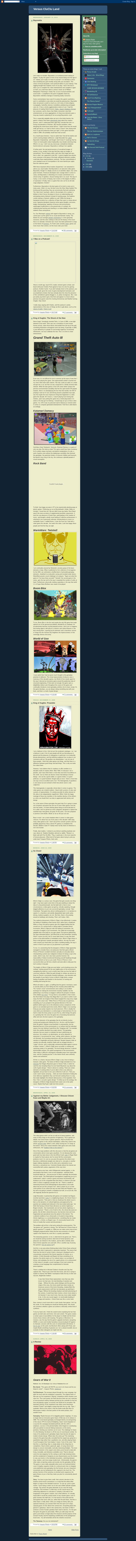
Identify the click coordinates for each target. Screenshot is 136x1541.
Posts (88, 56)
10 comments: (68, 842)
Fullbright (90, 111)
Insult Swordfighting (94, 98)
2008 (87, 167)
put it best (45, 995)
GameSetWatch (92, 114)
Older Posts (75, 1530)
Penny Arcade (91, 72)
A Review (37, 1342)
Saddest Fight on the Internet (53, 1147)
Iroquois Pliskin (90, 39)
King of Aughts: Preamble (44, 703)
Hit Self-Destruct (92, 95)
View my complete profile (93, 46)
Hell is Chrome (92, 137)
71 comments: (68, 694)
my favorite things (93, 141)
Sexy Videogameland (94, 107)
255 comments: (68, 230)
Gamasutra (90, 78)
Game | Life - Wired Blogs (95, 75)
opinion (48, 213)
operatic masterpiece (54, 217)
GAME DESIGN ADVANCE (95, 88)
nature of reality (38, 309)
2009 (87, 164)
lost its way (36, 1326)
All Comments (90, 60)
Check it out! (47, 309)
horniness (46, 224)
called (70, 138)
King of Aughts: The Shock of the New (49, 318)
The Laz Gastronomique (95, 131)
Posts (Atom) (43, 1534)
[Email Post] (75, 230)
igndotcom (58, 1389)
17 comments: (68, 312)
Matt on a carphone (93, 134)
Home (50, 1530)
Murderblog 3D (92, 91)
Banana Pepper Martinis (95, 104)
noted (67, 224)
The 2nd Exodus (92, 128)
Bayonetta (37, 20)
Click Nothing (91, 81)
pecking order (42, 1143)
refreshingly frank (55, 120)
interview (36, 1064)
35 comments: (68, 1333)
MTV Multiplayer (92, 85)
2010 (87, 156)
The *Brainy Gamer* (93, 101)
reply (66, 1155)
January (89, 158)
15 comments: (68, 1087)
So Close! (37, 851)
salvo (47, 1198)
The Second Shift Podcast (95, 147)
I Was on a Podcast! (41, 239)
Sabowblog (91, 144)
